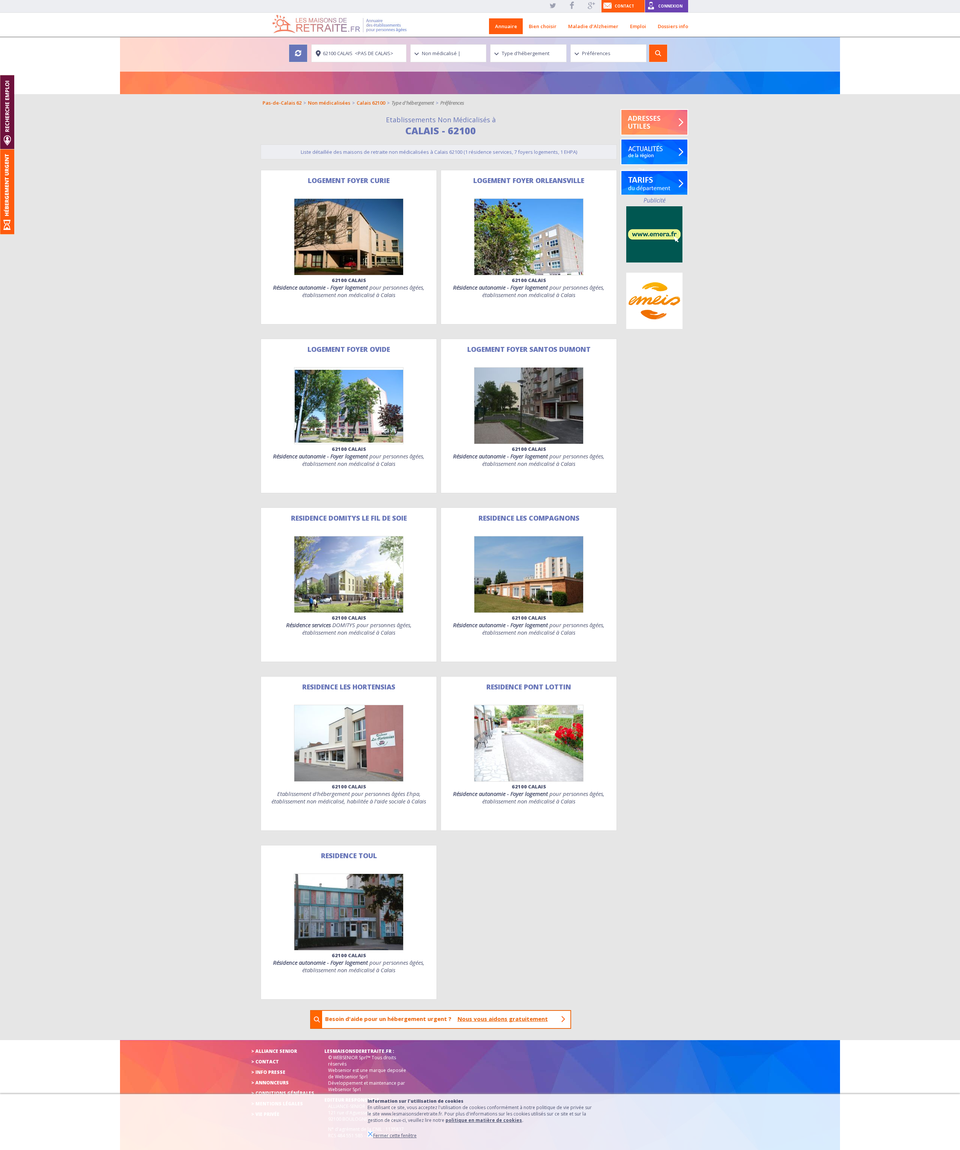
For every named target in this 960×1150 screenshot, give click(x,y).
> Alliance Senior (274, 1051)
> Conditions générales (282, 1093)
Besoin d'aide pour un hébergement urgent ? (436, 1018)
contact (624, 6)
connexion (670, 6)
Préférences (452, 102)
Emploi (638, 26)
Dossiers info (673, 26)
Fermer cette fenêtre (395, 1135)
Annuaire (506, 26)
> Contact (265, 1061)
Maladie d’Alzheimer (593, 26)
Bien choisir (542, 26)
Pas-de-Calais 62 (282, 102)
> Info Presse (268, 1072)
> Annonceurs (270, 1082)
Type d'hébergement (413, 102)
